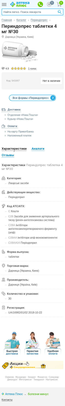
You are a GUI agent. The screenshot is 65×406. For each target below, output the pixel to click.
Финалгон (42, 377)
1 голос (32, 68)
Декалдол (12, 379)
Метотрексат (25, 379)
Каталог (21, 20)
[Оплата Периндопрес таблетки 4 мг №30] (53, 354)
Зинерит (32, 377)
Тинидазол (39, 379)
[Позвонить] (40, 4)
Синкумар (54, 377)
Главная (7, 20)
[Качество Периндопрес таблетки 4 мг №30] (32, 354)
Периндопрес (39, 20)
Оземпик (9, 377)
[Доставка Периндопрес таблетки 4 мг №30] (12, 354)
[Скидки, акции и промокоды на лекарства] (32, 365)
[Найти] (59, 12)
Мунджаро (21, 377)
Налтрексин (52, 379)
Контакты (7, 399)
